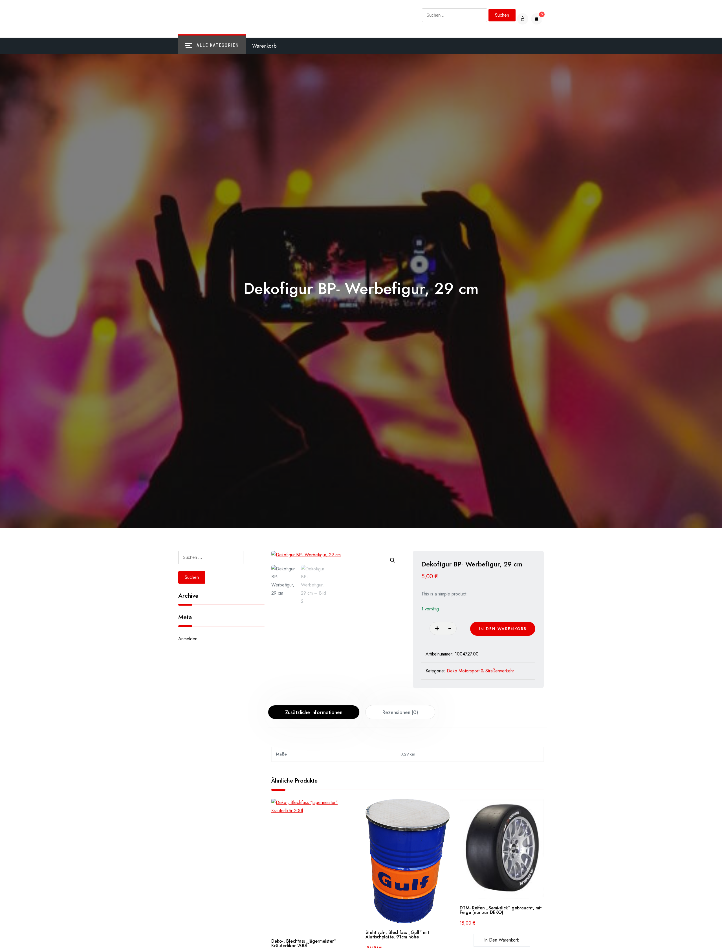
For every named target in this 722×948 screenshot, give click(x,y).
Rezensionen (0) (400, 712)
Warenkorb (264, 46)
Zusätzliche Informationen (313, 712)
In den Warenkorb (503, 629)
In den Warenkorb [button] (502, 940)
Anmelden (187, 638)
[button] (393, 560)
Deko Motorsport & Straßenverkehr (480, 671)
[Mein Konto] (522, 19)
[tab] (314, 712)
